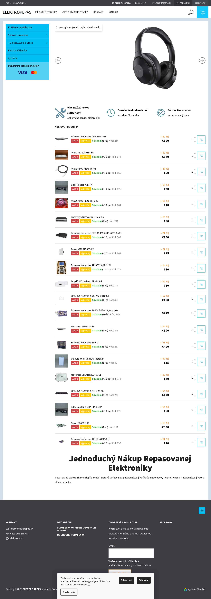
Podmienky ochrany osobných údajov (76, 529)
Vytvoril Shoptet (196, 589)
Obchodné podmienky (70, 535)
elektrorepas (17, 538)
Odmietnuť (126, 580)
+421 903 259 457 (19, 533)
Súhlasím (143, 580)
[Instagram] (202, 510)
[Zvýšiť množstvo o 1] (194, 137)
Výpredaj (12, 58)
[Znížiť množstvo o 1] (194, 142)
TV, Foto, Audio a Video (20, 43)
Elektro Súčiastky (17, 50)
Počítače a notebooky (20, 27)
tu (89, 584)
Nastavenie (69, 592)
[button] (64, 60)
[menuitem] (45, 12)
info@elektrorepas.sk (21, 529)
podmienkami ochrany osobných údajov (129, 565)
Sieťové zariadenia (18, 35)
